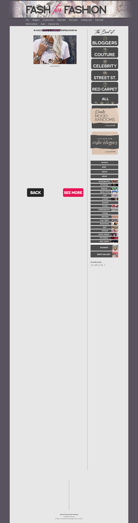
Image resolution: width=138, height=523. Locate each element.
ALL (27, 20)
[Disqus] (55, 102)
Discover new (54, 24)
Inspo (43, 24)
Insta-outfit (99, 20)
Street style (61, 20)
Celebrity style (86, 20)
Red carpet (73, 20)
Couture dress (48, 20)
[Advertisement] (103, 291)
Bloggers (36, 20)
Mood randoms (31, 24)
